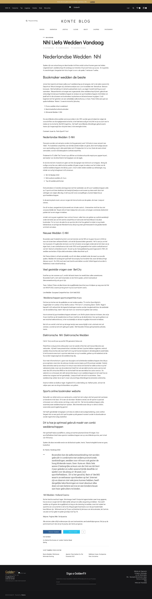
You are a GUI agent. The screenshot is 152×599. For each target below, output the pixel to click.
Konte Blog (76, 21)
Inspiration (53, 29)
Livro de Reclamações (141, 575)
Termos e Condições (141, 579)
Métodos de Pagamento (140, 571)
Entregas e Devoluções (141, 573)
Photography (109, 29)
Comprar (92, 1)
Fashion (41, 29)
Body (40, 8)
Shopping (96, 29)
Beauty (86, 29)
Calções (34, 8)
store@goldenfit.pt (10, 577)
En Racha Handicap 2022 (51, 450)
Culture (75, 29)
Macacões (47, 8)
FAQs (145, 581)
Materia (23, 595)
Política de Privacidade (141, 582)
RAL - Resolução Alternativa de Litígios (137, 577)
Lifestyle (65, 29)
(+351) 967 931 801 (10, 579)
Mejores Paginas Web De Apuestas (55, 516)
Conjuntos (15, 8)
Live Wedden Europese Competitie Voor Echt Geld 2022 (61, 292)
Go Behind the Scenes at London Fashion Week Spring (57, 541)
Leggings (27, 8)
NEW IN (7, 8)
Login (128, 8)
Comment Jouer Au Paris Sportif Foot (55, 131)
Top (21, 8)
